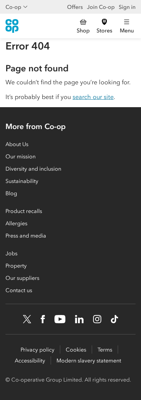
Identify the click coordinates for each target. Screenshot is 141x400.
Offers (75, 6)
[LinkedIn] (79, 319)
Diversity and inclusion (33, 168)
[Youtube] (59, 319)
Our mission (20, 156)
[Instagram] (97, 319)
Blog (11, 193)
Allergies (16, 223)
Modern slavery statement (88, 360)
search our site (93, 97)
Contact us (18, 290)
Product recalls (23, 211)
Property (16, 265)
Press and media (25, 235)
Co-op (13, 6)
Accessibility (30, 360)
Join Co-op (101, 6)
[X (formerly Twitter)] (27, 319)
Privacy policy (37, 349)
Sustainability (21, 180)
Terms (105, 349)
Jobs (11, 253)
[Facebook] (43, 319)
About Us (16, 144)
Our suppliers (22, 277)
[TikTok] (114, 319)
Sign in (127, 6)
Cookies (76, 349)
